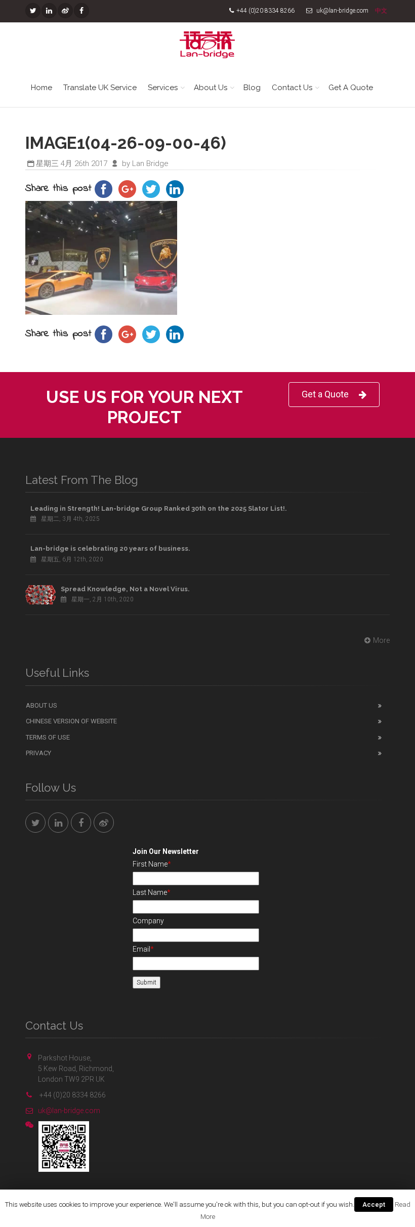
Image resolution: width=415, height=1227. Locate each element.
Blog (252, 87)
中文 (381, 10)
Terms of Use (48, 737)
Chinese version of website (71, 721)
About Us (210, 87)
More (381, 640)
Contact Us (292, 87)
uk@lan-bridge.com (69, 1111)
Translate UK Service (100, 87)
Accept (373, 1204)
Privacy (38, 753)
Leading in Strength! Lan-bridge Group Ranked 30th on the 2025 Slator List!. (158, 508)
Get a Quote (325, 394)
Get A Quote (350, 87)
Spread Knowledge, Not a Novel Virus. (125, 589)
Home (41, 87)
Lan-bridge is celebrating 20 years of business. (110, 548)
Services (163, 87)
